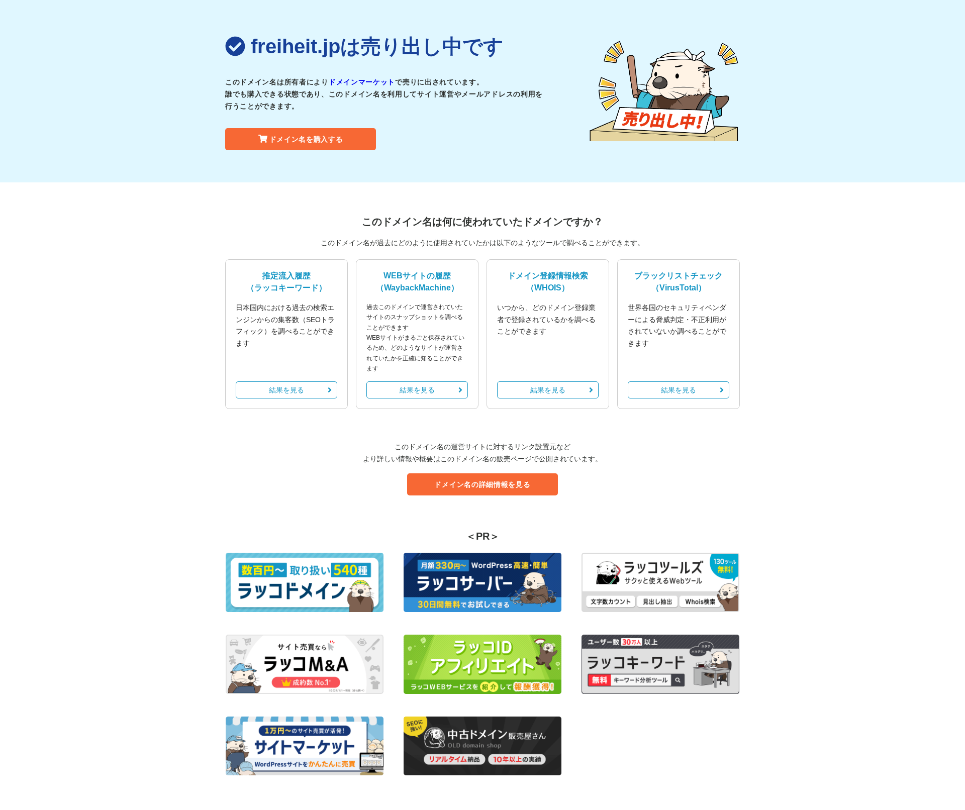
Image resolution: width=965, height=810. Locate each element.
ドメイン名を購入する (306, 139)
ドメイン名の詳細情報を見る (482, 484)
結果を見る (286, 390)
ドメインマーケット (362, 82)
